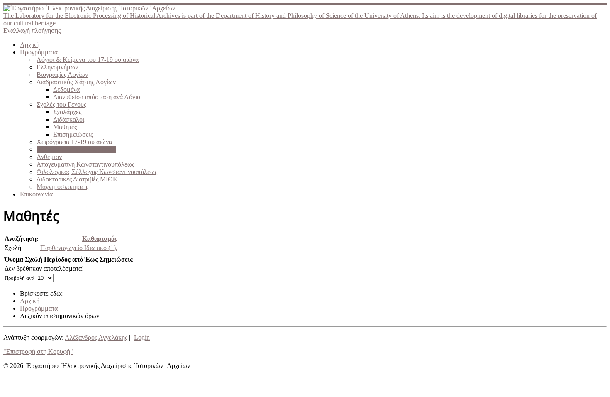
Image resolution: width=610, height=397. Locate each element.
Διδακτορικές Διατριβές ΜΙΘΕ (77, 179)
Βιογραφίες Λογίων (62, 74)
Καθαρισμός (99, 238)
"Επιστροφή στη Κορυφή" (38, 351)
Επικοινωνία (36, 194)
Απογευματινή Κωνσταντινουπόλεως (85, 164)
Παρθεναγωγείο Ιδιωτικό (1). (78, 247)
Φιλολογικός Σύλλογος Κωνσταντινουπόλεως (97, 171)
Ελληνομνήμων (57, 67)
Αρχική (29, 44)
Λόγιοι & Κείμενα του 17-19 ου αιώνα (88, 59)
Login (142, 337)
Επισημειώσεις (73, 134)
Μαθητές (65, 126)
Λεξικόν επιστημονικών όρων (76, 149)
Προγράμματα (39, 52)
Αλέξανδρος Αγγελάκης (96, 337)
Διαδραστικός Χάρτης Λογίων (76, 82)
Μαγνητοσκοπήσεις (62, 186)
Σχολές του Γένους (61, 104)
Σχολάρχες (67, 111)
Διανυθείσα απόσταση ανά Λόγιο (96, 96)
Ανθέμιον (49, 156)
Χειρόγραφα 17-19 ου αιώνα (74, 141)
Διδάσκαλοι (68, 119)
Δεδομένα (66, 89)
